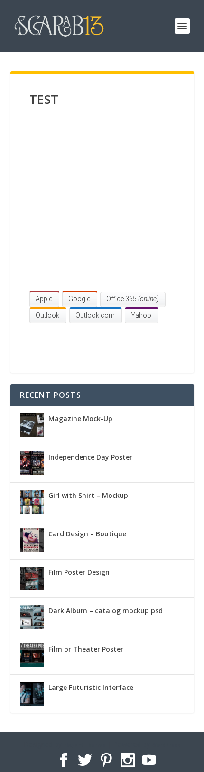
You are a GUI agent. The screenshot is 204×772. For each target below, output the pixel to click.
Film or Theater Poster (85, 648)
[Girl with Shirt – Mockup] (32, 502)
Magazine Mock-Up (80, 418)
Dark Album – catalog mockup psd (105, 610)
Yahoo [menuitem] (141, 315)
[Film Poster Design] (32, 578)
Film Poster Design (79, 572)
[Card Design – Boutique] (32, 540)
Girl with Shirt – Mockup (88, 495)
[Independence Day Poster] (32, 463)
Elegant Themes (85, 745)
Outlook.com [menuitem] (95, 315)
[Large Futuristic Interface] (32, 694)
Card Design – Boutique (87, 533)
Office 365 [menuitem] (132, 299)
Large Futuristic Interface (90, 687)
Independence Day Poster (90, 456)
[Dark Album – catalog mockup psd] (32, 617)
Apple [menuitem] (44, 299)
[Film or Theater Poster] (32, 655)
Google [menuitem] (79, 299)
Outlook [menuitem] (47, 315)
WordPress (166, 745)
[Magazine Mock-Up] (32, 425)
